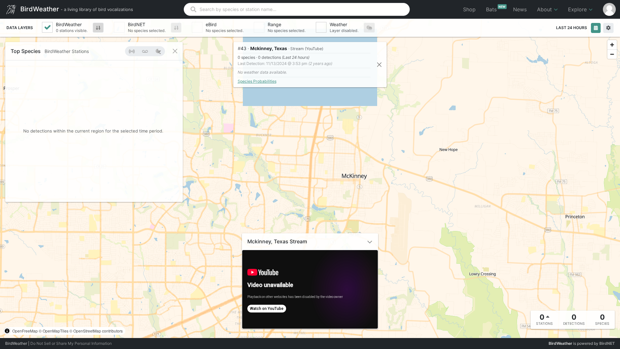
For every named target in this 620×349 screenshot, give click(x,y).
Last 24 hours (571, 27)
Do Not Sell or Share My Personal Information (71, 343)
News (520, 9)
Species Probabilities (257, 81)
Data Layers (19, 27)
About (545, 9)
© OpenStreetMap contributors (96, 330)
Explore (578, 9)
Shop (469, 9)
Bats (496, 9)
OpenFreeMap (25, 330)
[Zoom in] (612, 44)
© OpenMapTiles (53, 330)
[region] (310, 178)
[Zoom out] (612, 54)
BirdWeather (76, 9)
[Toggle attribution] (7, 331)
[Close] (379, 64)
